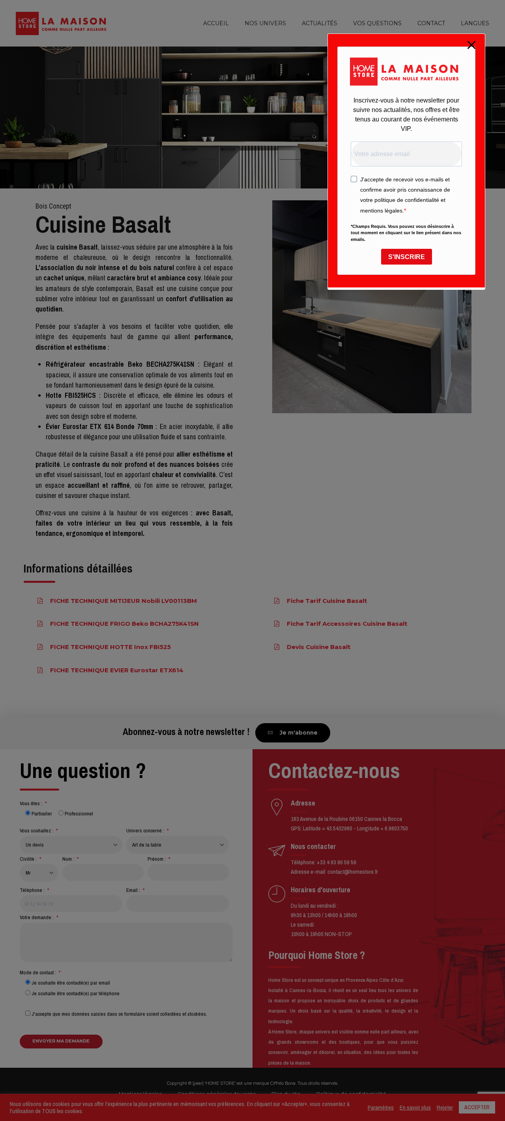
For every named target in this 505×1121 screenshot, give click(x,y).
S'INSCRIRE (406, 257)
